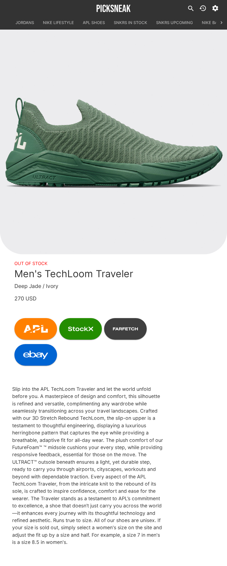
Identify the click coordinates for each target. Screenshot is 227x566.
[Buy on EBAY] (35, 355)
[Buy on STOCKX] (80, 329)
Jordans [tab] (25, 22)
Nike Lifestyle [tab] (58, 22)
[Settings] (215, 8)
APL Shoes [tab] (94, 22)
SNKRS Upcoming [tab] (174, 22)
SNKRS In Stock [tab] (130, 22)
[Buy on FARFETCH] (125, 329)
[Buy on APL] (35, 329)
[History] (203, 8)
